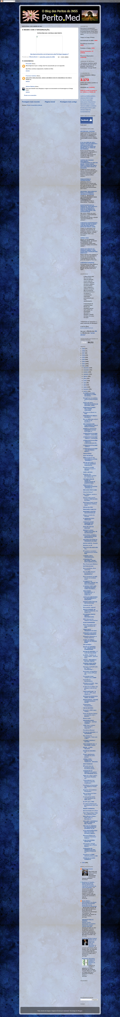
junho (85, 380)
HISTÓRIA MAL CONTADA (87, 131)
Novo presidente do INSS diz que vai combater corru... (90, 578)
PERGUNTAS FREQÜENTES (87, 102)
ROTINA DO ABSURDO (86, 100)
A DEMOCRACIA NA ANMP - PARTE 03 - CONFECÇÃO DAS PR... (90, 442)
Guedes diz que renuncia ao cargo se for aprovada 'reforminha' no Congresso (92, 943)
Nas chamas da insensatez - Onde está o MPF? (90, 737)
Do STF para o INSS (88, 801)
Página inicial (50, 102)
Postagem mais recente (31, 102)
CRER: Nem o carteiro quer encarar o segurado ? (89, 727)
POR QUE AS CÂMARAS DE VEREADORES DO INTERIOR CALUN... (89, 827)
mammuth (66, 1010)
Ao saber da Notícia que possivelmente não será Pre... (90, 805)
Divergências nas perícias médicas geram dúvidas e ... (90, 399)
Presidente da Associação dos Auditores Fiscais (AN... (90, 786)
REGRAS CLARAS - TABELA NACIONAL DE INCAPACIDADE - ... (90, 531)
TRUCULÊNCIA (87, 453)
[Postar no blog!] (63, 57)
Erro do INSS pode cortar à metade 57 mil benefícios (90, 420)
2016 (83, 355)
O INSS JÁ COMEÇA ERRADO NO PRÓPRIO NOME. (90, 641)
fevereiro (86, 389)
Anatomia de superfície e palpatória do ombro (91, 962)
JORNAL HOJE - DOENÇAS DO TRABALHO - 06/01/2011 (90, 760)
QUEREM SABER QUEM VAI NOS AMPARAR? (89, 664)
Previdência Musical (88, 730)
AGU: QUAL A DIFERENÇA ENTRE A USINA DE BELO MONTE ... (90, 822)
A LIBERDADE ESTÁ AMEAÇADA (88, 519)
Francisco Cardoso (31, 75)
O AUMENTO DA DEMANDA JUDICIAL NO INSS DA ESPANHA (90, 583)
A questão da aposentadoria (87, 680)
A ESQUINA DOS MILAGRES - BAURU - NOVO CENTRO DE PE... (90, 560)
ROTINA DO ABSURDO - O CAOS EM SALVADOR (90, 652)
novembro (86, 370)
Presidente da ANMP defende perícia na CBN (90, 855)
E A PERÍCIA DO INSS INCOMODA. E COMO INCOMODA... (89, 394)
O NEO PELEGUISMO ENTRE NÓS (89, 841)
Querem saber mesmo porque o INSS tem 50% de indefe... (90, 499)
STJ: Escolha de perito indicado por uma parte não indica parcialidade (89, 886)
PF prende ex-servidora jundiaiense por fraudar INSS (90, 552)
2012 (83, 363)
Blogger (80, 1010)
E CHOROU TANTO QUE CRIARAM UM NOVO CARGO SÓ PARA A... (89, 587)
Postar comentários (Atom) (34, 105)
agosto (86, 376)
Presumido (29, 63)
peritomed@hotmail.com (86, 328)
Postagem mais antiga (68, 102)
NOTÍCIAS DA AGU (88, 566)
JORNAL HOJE (84, 238)
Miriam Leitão (87, 718)
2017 (83, 353)
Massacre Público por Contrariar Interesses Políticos (89, 837)
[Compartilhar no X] (64, 57)
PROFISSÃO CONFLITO (89, 509)
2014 (83, 359)
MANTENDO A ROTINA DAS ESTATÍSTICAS (89, 512)
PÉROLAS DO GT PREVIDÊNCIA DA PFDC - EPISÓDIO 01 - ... (90, 486)
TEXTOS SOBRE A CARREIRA (88, 106)
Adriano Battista (30, 86)
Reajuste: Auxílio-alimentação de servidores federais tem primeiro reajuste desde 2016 (88, 924)
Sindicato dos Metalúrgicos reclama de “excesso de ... (89, 476)
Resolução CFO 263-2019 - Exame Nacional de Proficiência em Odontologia (89, 905)
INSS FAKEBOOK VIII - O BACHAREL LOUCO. (90, 744)
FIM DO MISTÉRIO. (88, 708)
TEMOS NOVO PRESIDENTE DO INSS (90, 630)
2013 (83, 361)
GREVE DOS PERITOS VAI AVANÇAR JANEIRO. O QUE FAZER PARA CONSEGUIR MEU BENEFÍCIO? (89, 251)
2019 (83, 348)
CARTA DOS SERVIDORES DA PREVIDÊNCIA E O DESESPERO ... (90, 598)
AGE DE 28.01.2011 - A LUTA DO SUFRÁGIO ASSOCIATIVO (89, 464)
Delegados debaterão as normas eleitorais (90, 637)
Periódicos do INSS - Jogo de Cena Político (90, 684)
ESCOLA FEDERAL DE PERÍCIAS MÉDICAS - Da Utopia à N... (90, 611)
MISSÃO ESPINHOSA (89, 808)
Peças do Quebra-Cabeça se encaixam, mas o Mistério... (90, 715)
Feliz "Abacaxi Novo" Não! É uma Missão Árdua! (90, 813)
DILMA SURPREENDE (89, 622)
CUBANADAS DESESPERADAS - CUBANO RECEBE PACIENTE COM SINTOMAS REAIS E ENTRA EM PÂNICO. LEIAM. (89, 225)
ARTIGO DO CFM (88, 507)
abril (85, 385)
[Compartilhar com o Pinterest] (67, 57)
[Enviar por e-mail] (61, 57)
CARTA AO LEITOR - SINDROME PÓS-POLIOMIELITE (88, 523)
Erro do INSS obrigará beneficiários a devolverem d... (89, 573)
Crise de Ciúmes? (88, 492)
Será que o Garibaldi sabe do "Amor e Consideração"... (90, 668)
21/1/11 (28, 71)
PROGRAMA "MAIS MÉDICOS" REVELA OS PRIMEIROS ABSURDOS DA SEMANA (88, 193)
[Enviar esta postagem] (58, 57)
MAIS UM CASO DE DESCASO (88, 527)
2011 (83, 366)
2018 (83, 351)
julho (85, 378)
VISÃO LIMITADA (87, 472)
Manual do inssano (87, 869)
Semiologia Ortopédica (88, 958)
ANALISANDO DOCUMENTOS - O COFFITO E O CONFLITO (89, 593)
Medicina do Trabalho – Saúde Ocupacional (88, 883)
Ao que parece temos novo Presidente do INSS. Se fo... (89, 798)
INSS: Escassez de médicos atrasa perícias (90, 620)
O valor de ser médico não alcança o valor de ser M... (90, 688)
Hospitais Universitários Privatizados (90, 790)
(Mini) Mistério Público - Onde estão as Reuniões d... (89, 818)
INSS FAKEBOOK (88, 764)
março (85, 387)
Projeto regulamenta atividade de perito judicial (89, 756)
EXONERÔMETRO (85, 111)
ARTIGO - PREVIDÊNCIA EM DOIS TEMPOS (89, 660)
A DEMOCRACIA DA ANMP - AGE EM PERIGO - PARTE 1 (90, 450)
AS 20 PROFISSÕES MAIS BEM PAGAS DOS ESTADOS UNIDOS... (90, 832)
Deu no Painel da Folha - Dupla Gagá (90, 794)
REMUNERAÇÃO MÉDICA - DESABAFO (90, 416)
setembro (86, 374)
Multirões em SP (87, 545)
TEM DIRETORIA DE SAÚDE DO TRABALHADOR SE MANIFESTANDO (89, 481)
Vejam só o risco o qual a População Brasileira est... (90, 777)
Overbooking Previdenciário (87, 705)
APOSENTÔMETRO (85, 109)
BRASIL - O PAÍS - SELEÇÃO (88, 748)
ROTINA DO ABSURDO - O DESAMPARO (90, 733)
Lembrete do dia (87, 605)
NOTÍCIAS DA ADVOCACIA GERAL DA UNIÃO (90, 697)
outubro (86, 372)
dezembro (86, 367)
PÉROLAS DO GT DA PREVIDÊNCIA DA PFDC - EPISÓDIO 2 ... (90, 459)
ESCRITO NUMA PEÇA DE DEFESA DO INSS (90, 602)
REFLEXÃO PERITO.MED (90, 490)
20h (95, 331)
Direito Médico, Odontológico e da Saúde (89, 901)
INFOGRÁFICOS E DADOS (87, 104)
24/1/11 (28, 81)
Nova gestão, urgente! (89, 607)
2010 (83, 862)
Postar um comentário (30, 95)
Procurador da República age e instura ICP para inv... (90, 673)
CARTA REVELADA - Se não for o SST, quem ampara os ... (89, 693)
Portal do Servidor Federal (89, 938)
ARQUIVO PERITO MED (86, 98)
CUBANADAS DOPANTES (87, 262)
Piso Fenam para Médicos (90, 564)
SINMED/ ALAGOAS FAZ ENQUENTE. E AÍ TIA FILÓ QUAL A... (89, 430)
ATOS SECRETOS (88, 455)
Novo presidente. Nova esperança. (89, 569)
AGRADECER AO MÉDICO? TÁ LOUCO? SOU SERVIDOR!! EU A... (90, 772)
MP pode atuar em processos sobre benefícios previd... (89, 767)
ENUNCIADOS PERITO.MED (87, 108)
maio (85, 382)
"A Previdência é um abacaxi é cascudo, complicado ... (89, 782)
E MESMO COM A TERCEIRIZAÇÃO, (88, 556)
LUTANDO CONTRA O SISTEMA (89, 741)
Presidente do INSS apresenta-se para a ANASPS (89, 469)
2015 (83, 357)
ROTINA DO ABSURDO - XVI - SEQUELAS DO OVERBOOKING (89, 648)
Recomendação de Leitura (90, 810)
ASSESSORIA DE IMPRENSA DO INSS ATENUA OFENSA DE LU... (89, 850)
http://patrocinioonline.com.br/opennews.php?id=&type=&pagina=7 (49, 54)
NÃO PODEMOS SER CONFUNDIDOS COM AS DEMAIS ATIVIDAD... (90, 425)
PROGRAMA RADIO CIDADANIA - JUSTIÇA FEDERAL (90, 722)
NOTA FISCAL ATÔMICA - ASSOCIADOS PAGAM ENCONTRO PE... (90, 536)
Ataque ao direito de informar (89, 515)
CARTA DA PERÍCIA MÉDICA (87, 96)
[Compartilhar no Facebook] (66, 57)
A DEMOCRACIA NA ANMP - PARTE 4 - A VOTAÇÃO (90, 437)
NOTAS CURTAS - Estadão (90, 543)
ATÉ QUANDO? (87, 644)
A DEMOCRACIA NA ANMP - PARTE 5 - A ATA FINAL (90, 434)
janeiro (86, 391)
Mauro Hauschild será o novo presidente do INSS (89, 626)
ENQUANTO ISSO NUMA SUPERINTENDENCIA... (90, 633)
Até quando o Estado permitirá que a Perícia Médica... (90, 845)
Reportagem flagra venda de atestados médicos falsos (90, 504)
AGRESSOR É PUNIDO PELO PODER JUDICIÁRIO (89, 409)
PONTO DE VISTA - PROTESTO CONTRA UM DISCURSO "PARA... (90, 404)
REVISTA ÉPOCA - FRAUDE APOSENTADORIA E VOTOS (90, 701)
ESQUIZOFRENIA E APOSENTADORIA (85, 180)
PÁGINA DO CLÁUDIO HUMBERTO (89, 858)
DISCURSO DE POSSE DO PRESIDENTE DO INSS (90, 540)
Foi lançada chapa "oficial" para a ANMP (89, 677)
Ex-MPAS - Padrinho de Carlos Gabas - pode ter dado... (90, 656)
